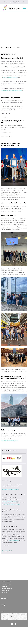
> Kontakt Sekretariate (6, 585)
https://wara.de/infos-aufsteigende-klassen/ (11, 90)
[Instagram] (16, 624)
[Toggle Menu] (24, 8)
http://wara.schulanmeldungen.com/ (10, 489)
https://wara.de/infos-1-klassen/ (10, 77)
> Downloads (4, 592)
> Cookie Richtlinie (5, 590)
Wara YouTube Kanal (7, 550)
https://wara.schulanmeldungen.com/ (10, 440)
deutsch (4, 501)
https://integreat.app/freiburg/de (12, 504)
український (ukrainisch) (12, 501)
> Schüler (3, 604)
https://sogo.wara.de (14, 540)
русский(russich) (6, 503)
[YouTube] (12, 624)
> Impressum (4, 586)
